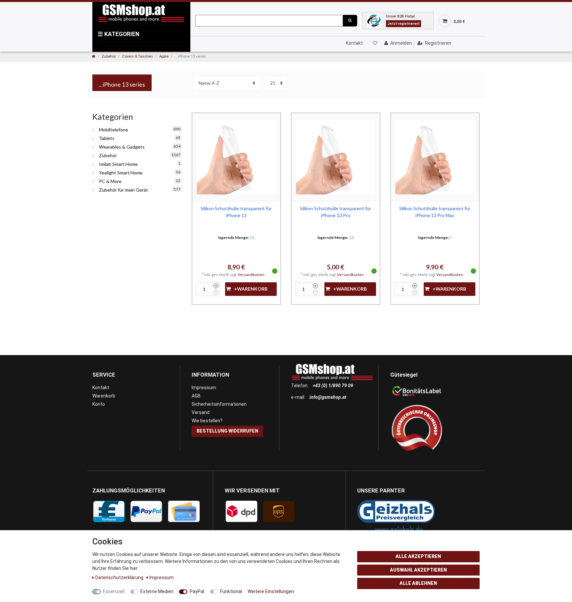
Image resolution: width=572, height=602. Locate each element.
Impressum (204, 387)
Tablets (107, 138)
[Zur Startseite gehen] (93, 56)
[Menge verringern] (216, 292)
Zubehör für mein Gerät (123, 190)
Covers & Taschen (137, 56)
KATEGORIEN (118, 34)
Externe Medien (156, 591)
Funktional (231, 591)
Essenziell (113, 591)
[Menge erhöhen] (216, 286)
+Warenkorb (250, 289)
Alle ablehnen (418, 583)
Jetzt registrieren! (403, 23)
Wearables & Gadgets (122, 147)
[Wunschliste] (374, 43)
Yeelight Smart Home (121, 172)
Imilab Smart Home (118, 164)
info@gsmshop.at (328, 397)
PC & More (110, 181)
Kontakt (354, 43)
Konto (98, 404)
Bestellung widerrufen (227, 431)
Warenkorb (103, 395)
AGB (196, 395)
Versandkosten (251, 274)
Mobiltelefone (113, 129)
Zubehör (109, 56)
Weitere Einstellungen (271, 591)
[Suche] (350, 20)
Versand (201, 412)
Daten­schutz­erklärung (119, 577)
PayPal (197, 591)
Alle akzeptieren (418, 556)
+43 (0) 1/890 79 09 (333, 385)
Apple (163, 56)
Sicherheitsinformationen (219, 404)
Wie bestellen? (207, 420)
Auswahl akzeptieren (418, 570)
